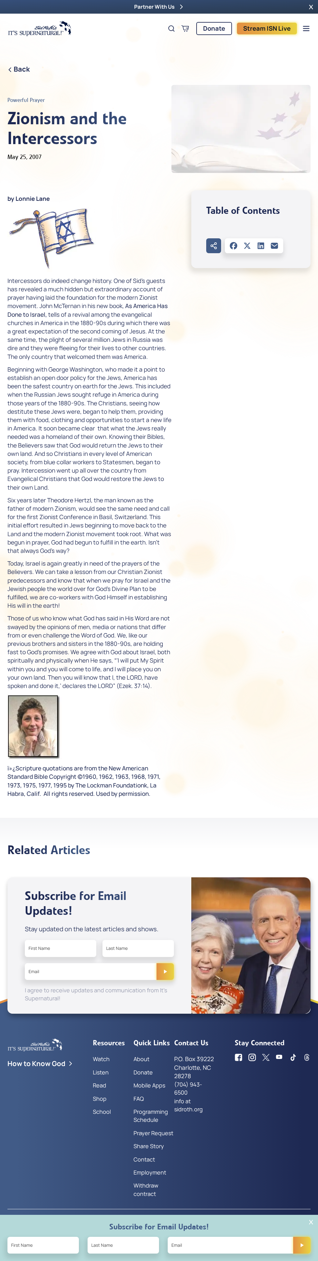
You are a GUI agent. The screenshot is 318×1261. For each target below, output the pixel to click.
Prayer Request (153, 1133)
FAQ (139, 1098)
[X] (247, 245)
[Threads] (307, 1057)
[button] (311, 7)
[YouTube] (279, 1057)
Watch (101, 1059)
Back (22, 69)
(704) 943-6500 (188, 1088)
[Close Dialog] (311, 1222)
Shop (100, 1098)
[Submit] (165, 971)
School (102, 1111)
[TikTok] (293, 1057)
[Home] (39, 28)
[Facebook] (233, 245)
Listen (101, 1072)
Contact (144, 1159)
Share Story (149, 1146)
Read (99, 1085)
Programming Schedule (151, 1115)
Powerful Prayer (26, 100)
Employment (150, 1172)
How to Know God (36, 1063)
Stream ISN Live (267, 28)
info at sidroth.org (188, 1105)
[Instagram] (252, 1057)
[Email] (274, 245)
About (141, 1059)
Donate (214, 28)
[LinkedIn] (261, 245)
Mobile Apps (149, 1085)
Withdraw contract (146, 1189)
